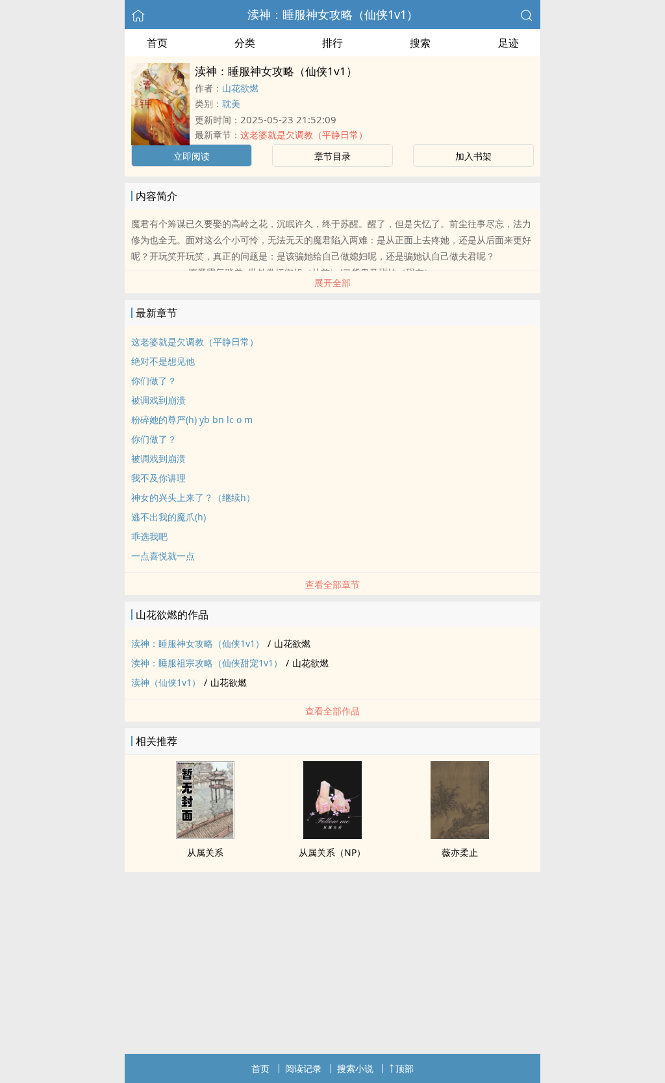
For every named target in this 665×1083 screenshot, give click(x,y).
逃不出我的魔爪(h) (168, 517)
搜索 (420, 43)
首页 (157, 43)
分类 (244, 43)
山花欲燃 (240, 88)
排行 (332, 43)
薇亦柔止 (460, 852)
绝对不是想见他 (163, 361)
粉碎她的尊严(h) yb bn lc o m (192, 419)
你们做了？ (154, 380)
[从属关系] (205, 835)
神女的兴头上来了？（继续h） (193, 497)
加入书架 (473, 156)
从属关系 (205, 852)
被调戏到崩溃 (158, 400)
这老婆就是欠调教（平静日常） (304, 134)
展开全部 (332, 282)
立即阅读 (191, 156)
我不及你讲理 (158, 478)
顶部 (404, 1068)
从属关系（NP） (332, 852)
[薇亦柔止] (460, 835)
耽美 (231, 103)
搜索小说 (355, 1068)
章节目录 (332, 156)
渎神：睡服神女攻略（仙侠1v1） (332, 14)
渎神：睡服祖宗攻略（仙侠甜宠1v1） (206, 663)
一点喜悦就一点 (163, 556)
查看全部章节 (332, 584)
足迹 (508, 43)
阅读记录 (303, 1068)
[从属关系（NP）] (332, 835)
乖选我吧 (149, 536)
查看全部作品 (332, 711)
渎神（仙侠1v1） (166, 682)
